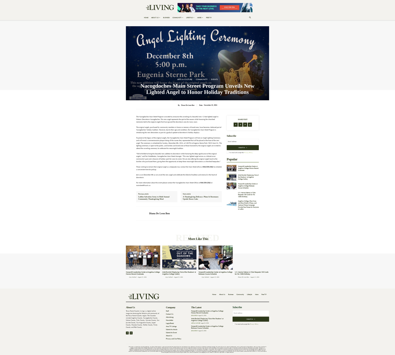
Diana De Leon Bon (187, 105)
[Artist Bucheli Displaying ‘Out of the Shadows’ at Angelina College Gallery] (231, 177)
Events (214, 79)
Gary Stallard (132, 277)
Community (177, 18)
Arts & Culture (184, 79)
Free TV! (209, 18)
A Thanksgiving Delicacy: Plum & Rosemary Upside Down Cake (200, 198)
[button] (249, 18)
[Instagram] (131, 333)
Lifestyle (189, 18)
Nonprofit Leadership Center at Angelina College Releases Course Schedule (247, 186)
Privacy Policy (248, 152)
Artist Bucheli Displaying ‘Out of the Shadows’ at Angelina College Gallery (248, 177)
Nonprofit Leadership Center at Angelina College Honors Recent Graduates (248, 168)
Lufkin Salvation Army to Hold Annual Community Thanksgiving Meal (153, 198)
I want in (241, 147)
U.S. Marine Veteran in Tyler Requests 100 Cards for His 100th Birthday (247, 195)
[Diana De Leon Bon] (141, 213)
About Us (155, 18)
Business (166, 18)
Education (194, 315)
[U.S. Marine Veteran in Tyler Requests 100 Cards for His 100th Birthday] (231, 194)
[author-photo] (127, 277)
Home (146, 18)
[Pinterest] (245, 125)
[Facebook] (236, 125)
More (199, 18)
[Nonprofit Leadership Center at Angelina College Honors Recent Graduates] (231, 168)
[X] (240, 125)
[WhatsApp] (250, 125)
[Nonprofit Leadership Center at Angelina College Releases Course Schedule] (231, 186)
